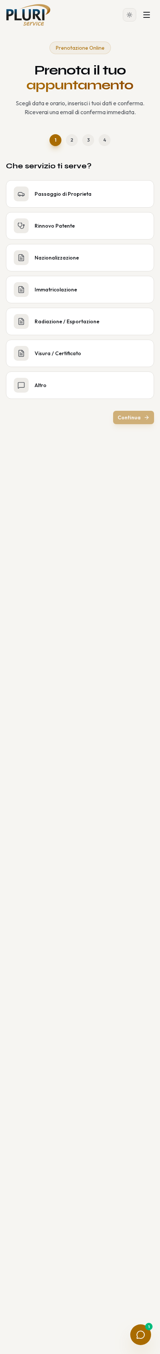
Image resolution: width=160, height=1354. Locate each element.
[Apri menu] (146, 14)
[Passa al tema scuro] (129, 15)
